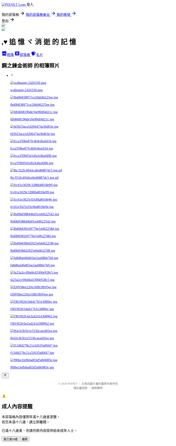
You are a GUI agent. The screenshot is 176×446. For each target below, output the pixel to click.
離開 (24, 439)
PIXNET (72, 383)
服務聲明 (97, 388)
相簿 (11, 55)
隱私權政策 (80, 388)
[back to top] (5, 375)
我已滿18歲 (10, 439)
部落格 (25, 55)
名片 (39, 55)
